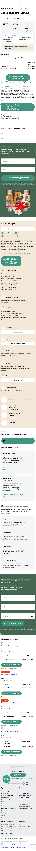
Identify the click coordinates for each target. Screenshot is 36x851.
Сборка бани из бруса (7, 831)
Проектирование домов (25, 808)
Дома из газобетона (7, 795)
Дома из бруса (5, 793)
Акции (3, 815)
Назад (8, 18)
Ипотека (4, 818)
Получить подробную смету (9, 668)
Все (2, 810)
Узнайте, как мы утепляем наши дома (12, 468)
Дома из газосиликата (7, 806)
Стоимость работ (23, 804)
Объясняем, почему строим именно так (13, 495)
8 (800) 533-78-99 (6, 117)
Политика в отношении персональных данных (14, 841)
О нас (20, 824)
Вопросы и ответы (24, 800)
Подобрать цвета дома (7, 824)
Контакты (21, 831)
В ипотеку (18, 58)
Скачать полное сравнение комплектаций (16, 253)
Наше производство (24, 797)
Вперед (16, 18)
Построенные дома (24, 826)
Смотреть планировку (11, 664)
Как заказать (22, 791)
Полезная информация (25, 802)
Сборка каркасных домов (8, 826)
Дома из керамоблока (7, 804)
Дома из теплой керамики (8, 808)
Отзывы (21, 828)
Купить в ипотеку (24, 793)
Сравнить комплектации (8, 71)
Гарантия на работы (24, 806)
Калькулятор (5, 813)
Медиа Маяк (24, 844)
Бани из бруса (5, 797)
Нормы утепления (6, 833)
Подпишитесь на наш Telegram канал (13, 848)
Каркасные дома (6, 791)
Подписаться (4, 850)
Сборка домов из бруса (8, 828)
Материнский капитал (25, 795)
